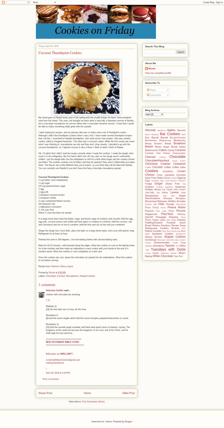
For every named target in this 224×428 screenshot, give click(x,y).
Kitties (165, 193)
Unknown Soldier (54, 290)
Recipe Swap (178, 225)
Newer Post (45, 393)
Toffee (182, 245)
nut (154, 204)
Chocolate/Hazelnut (157, 160)
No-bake (181, 201)
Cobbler (148, 167)
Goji (183, 184)
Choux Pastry (178, 161)
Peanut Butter (177, 207)
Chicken (162, 157)
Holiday (149, 189)
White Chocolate (163, 256)
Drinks (174, 178)
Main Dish (169, 196)
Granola (159, 187)
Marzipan (167, 198)
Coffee (167, 167)
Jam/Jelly (149, 193)
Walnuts (173, 253)
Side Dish (170, 240)
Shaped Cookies (87, 276)
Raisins (156, 225)
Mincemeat (151, 201)
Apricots (181, 130)
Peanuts (149, 211)
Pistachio (173, 217)
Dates (160, 177)
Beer (147, 138)
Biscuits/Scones (177, 138)
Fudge (148, 183)
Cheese (166, 153)
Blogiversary (165, 140)
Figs (162, 181)
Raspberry (166, 225)
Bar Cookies (170, 134)
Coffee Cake (178, 167)
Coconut (61, 276)
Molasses (162, 201)
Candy (171, 150)
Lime (183, 193)
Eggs (147, 181)
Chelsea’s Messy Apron (62, 266)
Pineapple (161, 217)
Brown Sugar (162, 146)
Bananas (155, 134)
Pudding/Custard (154, 222)
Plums (148, 220)
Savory (148, 237)
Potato (173, 220)
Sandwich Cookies (162, 233)
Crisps (160, 175)
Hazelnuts (180, 186)
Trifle (147, 250)
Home (87, 393)
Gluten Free (172, 183)
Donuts (167, 178)
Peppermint (151, 214)
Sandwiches (180, 234)
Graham (149, 186)
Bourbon (158, 143)
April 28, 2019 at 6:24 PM (58, 373)
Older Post (128, 393)
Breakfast (179, 143)
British (149, 146)
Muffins (172, 201)
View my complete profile (158, 73)
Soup (183, 243)
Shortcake (161, 240)
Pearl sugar (161, 211)
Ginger (158, 183)
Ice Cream (167, 189)
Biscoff (155, 137)
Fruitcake (181, 181)
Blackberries (151, 140)
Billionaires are (59, 354)
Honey (157, 189)
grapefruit (169, 187)
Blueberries (179, 140)
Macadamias (72, 276)
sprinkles (148, 246)
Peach (163, 208)
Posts (152, 90)
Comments (155, 95)
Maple (182, 195)
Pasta (148, 207)
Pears (171, 211)
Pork (168, 220)
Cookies (151, 171)
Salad (147, 234)
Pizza (183, 217)
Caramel (180, 150)
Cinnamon (179, 163)
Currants (180, 175)
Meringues (180, 198)
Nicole (151, 68)
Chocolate (51, 276)
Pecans (180, 210)
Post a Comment (51, 379)
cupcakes (169, 175)
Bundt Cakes (178, 146)
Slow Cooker (180, 240)
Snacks (148, 243)
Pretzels (181, 219)
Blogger (128, 421)
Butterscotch (151, 150)
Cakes (163, 150)
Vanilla (156, 253)
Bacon (147, 134)
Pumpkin (171, 222)
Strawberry (158, 245)
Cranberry (168, 171)
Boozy (148, 143)
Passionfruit (180, 204)
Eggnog (181, 177)
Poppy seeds (158, 220)
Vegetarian (165, 253)
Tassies (169, 245)
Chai (158, 153)
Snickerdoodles (162, 242)
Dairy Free (150, 177)
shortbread (150, 239)
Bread (168, 143)
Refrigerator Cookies (157, 228)
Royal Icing (175, 231)
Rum (183, 231)
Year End (178, 256)
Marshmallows (152, 198)
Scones (158, 237)
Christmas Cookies (158, 163)
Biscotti (164, 137)
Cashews (149, 153)
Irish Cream (179, 189)
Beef (183, 134)
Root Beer (166, 231)
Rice (183, 228)
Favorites (155, 181)
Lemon (174, 192)
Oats (161, 204)
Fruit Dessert (171, 181)
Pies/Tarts (167, 214)
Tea (176, 246)
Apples (171, 130)
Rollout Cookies (153, 231)
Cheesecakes (179, 153)
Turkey (148, 253)
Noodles (148, 204)
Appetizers (161, 130)
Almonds (150, 130)
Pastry (156, 207)
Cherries (150, 156)
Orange (170, 204)
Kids (158, 193)
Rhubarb (175, 228)
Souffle (175, 243)
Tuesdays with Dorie (168, 249)
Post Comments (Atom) (93, 401)
